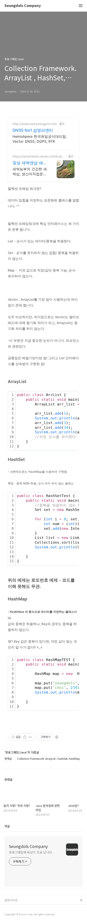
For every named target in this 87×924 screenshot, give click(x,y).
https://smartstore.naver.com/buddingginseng (38, 156)
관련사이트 (11, 900)
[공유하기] (24, 737)
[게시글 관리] (30, 737)
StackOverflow (15, 908)
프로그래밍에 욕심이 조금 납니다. (31, 852)
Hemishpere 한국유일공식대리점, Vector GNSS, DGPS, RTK (39, 139)
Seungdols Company (22, 5)
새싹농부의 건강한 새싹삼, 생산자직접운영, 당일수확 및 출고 (30, 171)
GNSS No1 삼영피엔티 (32, 130)
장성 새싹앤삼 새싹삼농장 (29, 163)
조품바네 (10, 915)
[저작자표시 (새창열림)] (56, 737)
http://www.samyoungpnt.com (34, 124)
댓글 (7, 826)
